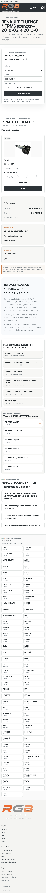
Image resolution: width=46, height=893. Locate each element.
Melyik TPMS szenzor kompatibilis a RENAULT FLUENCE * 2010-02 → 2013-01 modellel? (21, 496)
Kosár (3, 841)
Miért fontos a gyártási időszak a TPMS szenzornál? (21, 507)
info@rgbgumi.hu (6, 874)
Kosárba (23, 188)
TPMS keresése (23, 94)
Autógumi (4, 829)
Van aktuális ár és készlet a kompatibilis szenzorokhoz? (21, 516)
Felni (2, 835)
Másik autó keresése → (11, 130)
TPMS (3, 838)
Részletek (23, 183)
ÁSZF (3, 856)
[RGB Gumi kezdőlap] (10, 7)
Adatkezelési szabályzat (9, 862)
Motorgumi (4, 832)
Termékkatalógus (6, 850)
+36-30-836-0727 (7, 871)
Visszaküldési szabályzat (9, 859)
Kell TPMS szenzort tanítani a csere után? (22, 525)
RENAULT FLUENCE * (17, 122)
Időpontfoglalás (6, 853)
